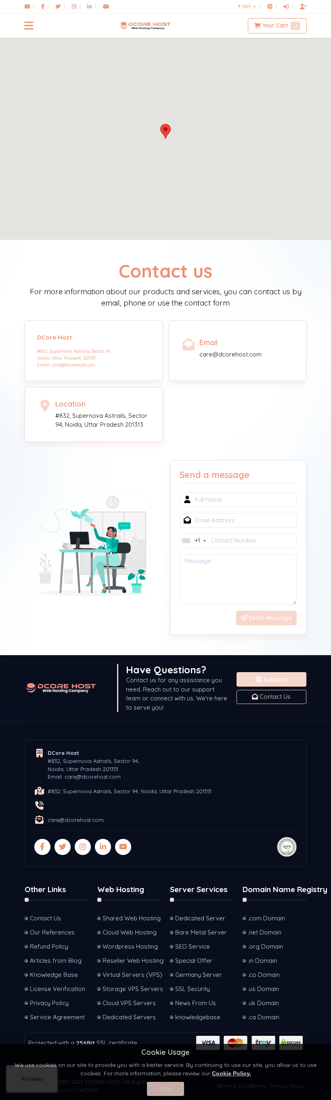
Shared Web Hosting (132, 918)
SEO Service (192, 946)
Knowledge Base (54, 974)
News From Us (195, 1003)
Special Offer (193, 960)
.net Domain (264, 932)
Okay (165, 1088)
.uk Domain (263, 1003)
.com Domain (266, 918)
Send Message (269, 618)
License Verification (57, 989)
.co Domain (264, 974)
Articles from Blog (56, 960)
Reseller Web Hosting (132, 960)
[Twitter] (58, 6)
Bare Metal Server (201, 932)
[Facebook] (42, 6)
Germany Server (198, 974)
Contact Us (274, 696)
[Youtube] (106, 6)
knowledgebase (197, 1017)
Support (274, 679)
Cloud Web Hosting (130, 932)
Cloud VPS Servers (129, 1003)
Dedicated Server (200, 918)
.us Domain (263, 989)
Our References (52, 932)
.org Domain (265, 946)
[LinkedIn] (89, 6)
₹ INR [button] (245, 6)
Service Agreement (57, 1017)
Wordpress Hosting (130, 946)
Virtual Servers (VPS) (132, 974)
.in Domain (262, 960)
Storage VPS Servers (132, 989)
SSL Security (192, 989)
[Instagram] (74, 6)
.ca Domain (263, 1017)
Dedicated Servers (129, 1017)
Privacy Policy (49, 1003)
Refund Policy (49, 946)
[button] (29, 26)
